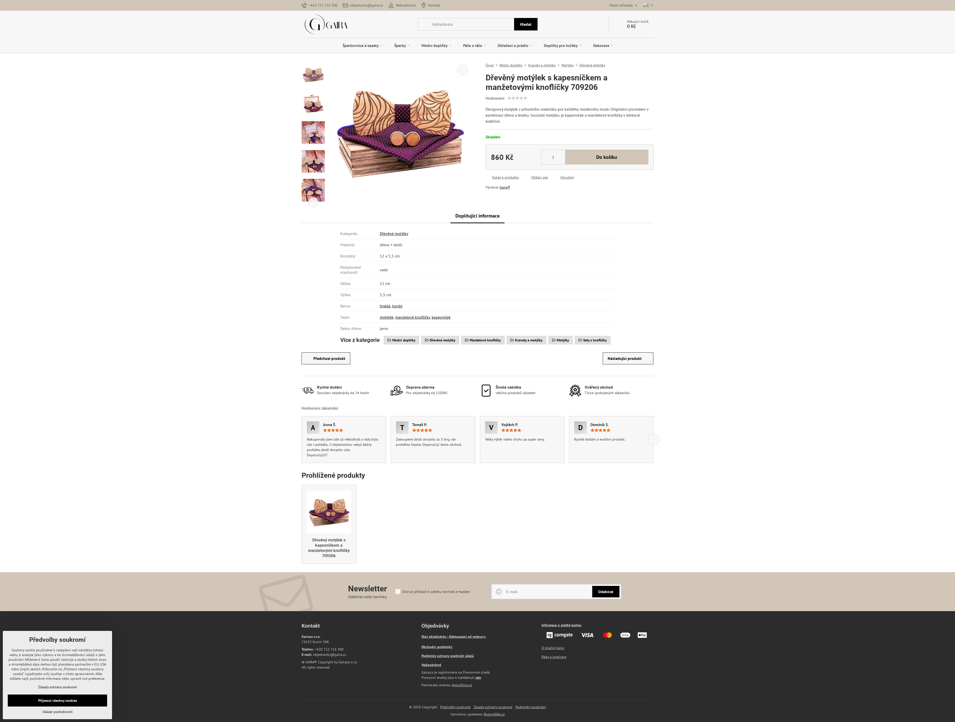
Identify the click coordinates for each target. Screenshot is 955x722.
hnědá (385, 305)
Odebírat (605, 591)
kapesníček (441, 317)
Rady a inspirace (554, 657)
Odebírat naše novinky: (367, 596)
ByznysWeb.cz (494, 714)
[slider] (517, 98)
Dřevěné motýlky (394, 233)
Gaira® (505, 187)
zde (478, 677)
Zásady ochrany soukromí (493, 707)
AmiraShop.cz (462, 685)
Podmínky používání (530, 707)
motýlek (386, 317)
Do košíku (606, 157)
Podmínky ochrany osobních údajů (447, 656)
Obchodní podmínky (436, 647)
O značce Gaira (553, 648)
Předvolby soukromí (455, 707)
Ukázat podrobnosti (57, 712)
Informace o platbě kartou (561, 625)
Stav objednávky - (435, 636)
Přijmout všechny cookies (57, 700)
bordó (397, 305)
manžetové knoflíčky (412, 317)
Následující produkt (625, 358)
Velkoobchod (431, 665)
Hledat (526, 24)
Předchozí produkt (329, 358)
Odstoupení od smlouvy (467, 636)
